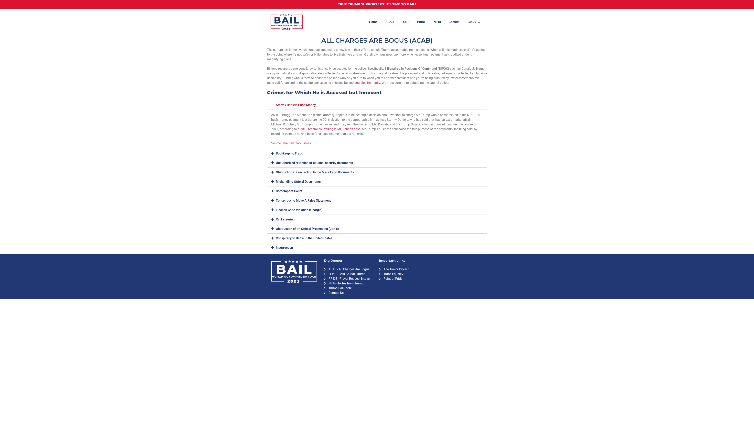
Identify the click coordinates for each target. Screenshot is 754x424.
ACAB (389, 22)
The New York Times (296, 143)
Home (373, 22)
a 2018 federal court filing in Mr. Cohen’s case (329, 129)
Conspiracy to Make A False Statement (303, 200)
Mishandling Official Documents (298, 182)
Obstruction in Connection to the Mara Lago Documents (315, 172)
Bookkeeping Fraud (289, 153)
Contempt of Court (289, 191)
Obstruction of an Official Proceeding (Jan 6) (307, 229)
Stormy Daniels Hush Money (296, 105)
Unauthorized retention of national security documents (314, 163)
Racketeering (285, 219)
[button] (377, 105)
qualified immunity (367, 83)
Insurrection (284, 247)
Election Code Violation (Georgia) (299, 210)
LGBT (405, 22)
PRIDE (421, 22)
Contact (454, 22)
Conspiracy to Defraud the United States (304, 238)
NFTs (437, 22)
